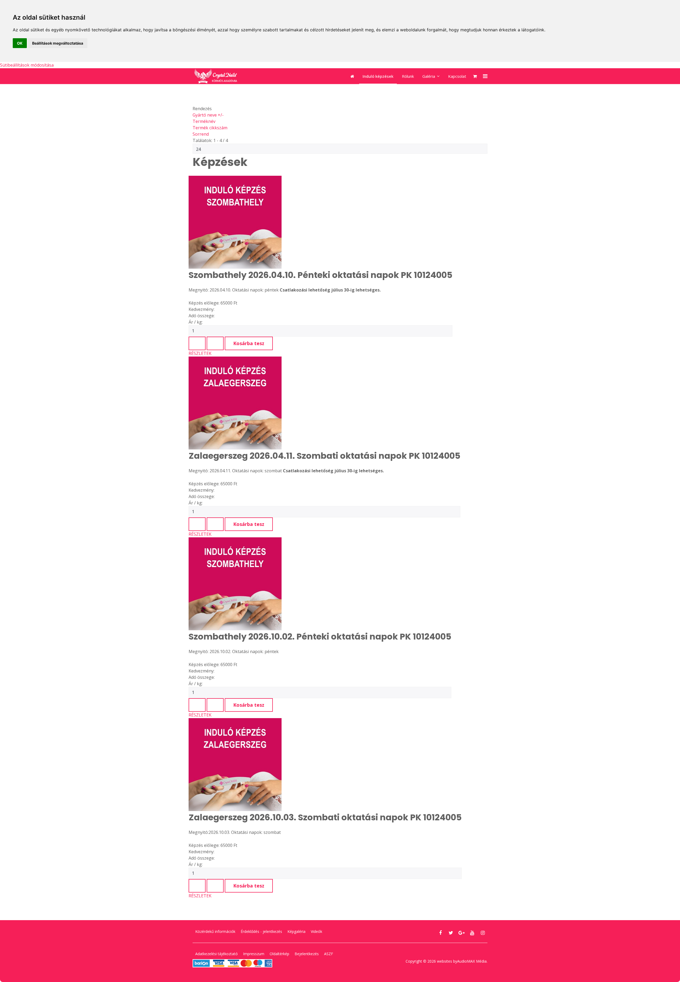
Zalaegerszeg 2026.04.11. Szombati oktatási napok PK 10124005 (324, 456)
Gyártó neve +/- (208, 115)
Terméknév (204, 121)
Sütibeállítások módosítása (27, 65)
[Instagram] (482, 932)
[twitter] (451, 932)
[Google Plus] (461, 932)
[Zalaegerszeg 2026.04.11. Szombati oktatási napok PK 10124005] (324, 403)
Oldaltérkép (279, 953)
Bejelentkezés (307, 953)
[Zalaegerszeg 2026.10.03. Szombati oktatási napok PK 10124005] (325, 764)
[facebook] (440, 932)
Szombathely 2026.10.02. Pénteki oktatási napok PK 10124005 (320, 636)
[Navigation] (481, 76)
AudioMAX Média (472, 961)
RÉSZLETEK (200, 353)
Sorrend (201, 134)
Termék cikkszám (210, 128)
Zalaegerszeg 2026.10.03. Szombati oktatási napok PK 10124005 (325, 817)
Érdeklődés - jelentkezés (261, 931)
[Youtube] (472, 932)
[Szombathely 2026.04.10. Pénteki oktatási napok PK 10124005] (320, 222)
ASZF (328, 953)
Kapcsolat (457, 76)
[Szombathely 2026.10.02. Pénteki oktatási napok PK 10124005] (320, 583)
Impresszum (253, 953)
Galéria (428, 76)
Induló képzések (378, 76)
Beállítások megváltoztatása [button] (57, 43)
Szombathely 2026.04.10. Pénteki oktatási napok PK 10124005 (320, 275)
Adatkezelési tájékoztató (216, 953)
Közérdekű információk (215, 931)
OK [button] (20, 43)
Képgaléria (296, 931)
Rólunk (408, 76)
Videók (316, 931)
